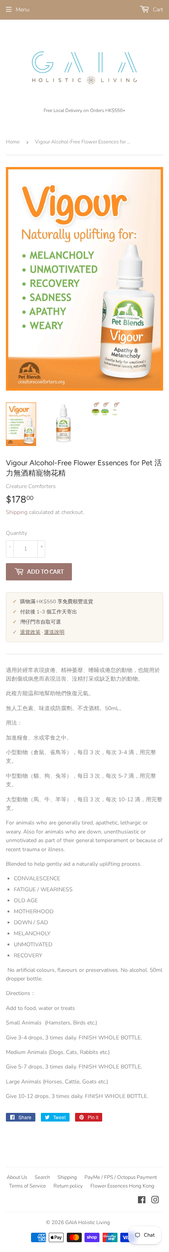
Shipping (17, 512)
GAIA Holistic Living (87, 1222)
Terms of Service (27, 1186)
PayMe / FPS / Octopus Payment (120, 1177)
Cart (157, 9)
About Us (17, 1177)
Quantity (16, 533)
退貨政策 (30, 632)
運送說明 (54, 632)
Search (42, 1177)
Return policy (68, 1186)
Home (13, 141)
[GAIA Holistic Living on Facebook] (142, 1201)
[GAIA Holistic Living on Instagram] (155, 1201)
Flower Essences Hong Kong (122, 1186)
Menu (22, 9)
